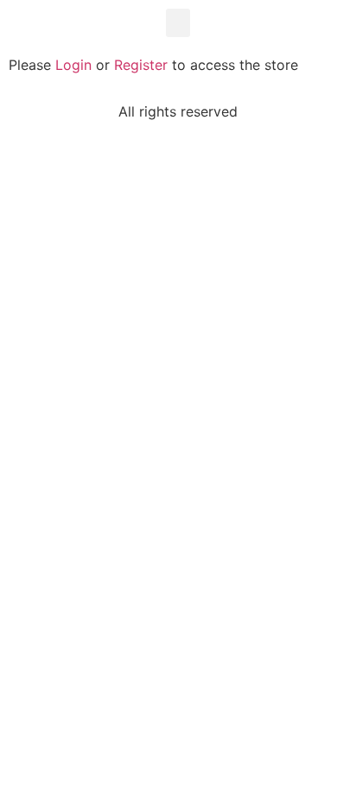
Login (73, 64)
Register (141, 64)
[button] (178, 23)
